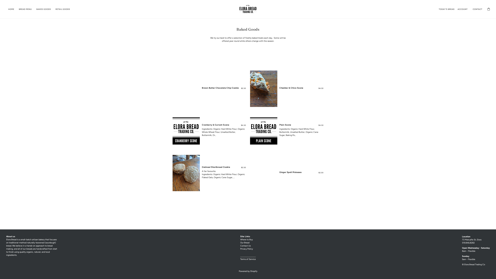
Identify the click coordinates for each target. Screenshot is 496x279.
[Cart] (488, 9)
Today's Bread (447, 9)
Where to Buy (246, 239)
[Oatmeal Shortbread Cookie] (186, 173)
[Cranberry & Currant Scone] (186, 131)
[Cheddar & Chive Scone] (263, 89)
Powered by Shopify (248, 271)
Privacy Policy (246, 249)
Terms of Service (248, 259)
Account (463, 9)
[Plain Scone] (263, 131)
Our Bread (244, 242)
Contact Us (245, 246)
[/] (248, 9)
